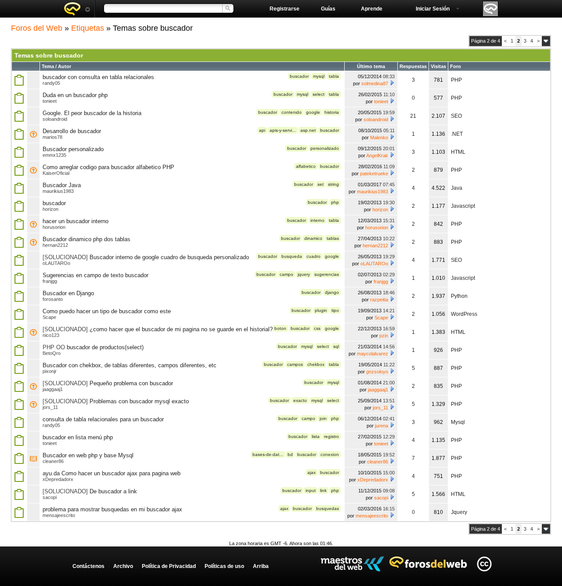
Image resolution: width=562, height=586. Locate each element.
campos (295, 364)
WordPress (464, 314)
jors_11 (50, 407)
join (323, 418)
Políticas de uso (224, 566)
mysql (318, 76)
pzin (383, 335)
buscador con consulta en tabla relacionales (98, 77)
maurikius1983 (58, 191)
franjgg (50, 281)
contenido (291, 112)
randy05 (51, 83)
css (317, 328)
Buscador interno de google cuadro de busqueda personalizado (169, 257)
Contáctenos (88, 566)
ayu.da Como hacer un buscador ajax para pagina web (111, 473)
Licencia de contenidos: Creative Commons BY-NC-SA (484, 564)
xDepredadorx (58, 479)
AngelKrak (377, 155)
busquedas (327, 508)
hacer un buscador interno (75, 221)
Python (459, 296)
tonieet (50, 101)
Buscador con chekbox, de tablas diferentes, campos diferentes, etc (129, 365)
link (323, 490)
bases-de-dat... (267, 454)
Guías (328, 9)
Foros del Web (36, 28)
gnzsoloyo (377, 371)
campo (286, 274)
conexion (330, 454)
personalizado (324, 148)
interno (317, 220)
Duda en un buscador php (75, 95)
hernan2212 (55, 245)
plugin (321, 310)
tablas (333, 238)
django (332, 292)
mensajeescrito (59, 515)
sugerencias (326, 274)
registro (331, 436)
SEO (456, 116)
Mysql (458, 422)
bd (290, 454)
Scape (49, 317)
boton (280, 328)
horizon (50, 209)
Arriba (261, 566)
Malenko (379, 137)
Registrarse (284, 9)
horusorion (54, 227)
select (318, 94)
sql (336, 346)
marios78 (52, 137)
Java (456, 188)
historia (331, 112)
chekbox (315, 364)
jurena (381, 425)
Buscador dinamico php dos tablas (86, 239)
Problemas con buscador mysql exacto (139, 401)
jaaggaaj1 (53, 389)
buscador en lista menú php (78, 437)
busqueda (291, 256)
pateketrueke (374, 173)
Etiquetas (87, 28)
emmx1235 (54, 155)
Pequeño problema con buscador (131, 383)
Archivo (123, 566)
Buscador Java (62, 185)
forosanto (53, 299)
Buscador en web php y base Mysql (88, 455)
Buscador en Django (68, 293)
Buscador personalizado (73, 149)
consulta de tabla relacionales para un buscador (103, 419)
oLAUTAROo (56, 263)
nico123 (51, 335)
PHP (456, 80)
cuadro (313, 256)
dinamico (313, 238)
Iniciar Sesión (433, 9)
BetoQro (52, 353)
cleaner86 (53, 461)
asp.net (308, 130)
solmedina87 (374, 83)
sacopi (50, 497)
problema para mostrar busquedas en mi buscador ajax (112, 509)
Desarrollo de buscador (72, 131)
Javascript (463, 206)
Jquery (459, 512)
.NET (457, 134)
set (320, 184)
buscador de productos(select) (105, 347)
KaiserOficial (56, 173)
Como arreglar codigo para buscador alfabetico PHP (108, 167)
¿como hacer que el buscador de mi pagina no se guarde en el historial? (181, 329)
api (262, 130)
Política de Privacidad (169, 566)
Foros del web (77, 9)
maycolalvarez (372, 353)
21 (413, 116)
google (313, 112)
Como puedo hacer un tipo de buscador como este (107, 311)
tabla (334, 76)
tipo (335, 310)
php (335, 202)
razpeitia (379, 299)
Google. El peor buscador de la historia (92, 113)
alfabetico (306, 166)
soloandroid (55, 119)
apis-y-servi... (283, 130)
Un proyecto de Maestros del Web (352, 564)
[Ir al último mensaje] (392, 82)
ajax (311, 472)
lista (316, 436)
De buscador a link (113, 491)
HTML (458, 152)
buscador (299, 76)
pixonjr (50, 371)
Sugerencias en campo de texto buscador (95, 275)
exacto (300, 400)
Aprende (371, 9)
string (333, 184)
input (311, 490)
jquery (304, 274)
